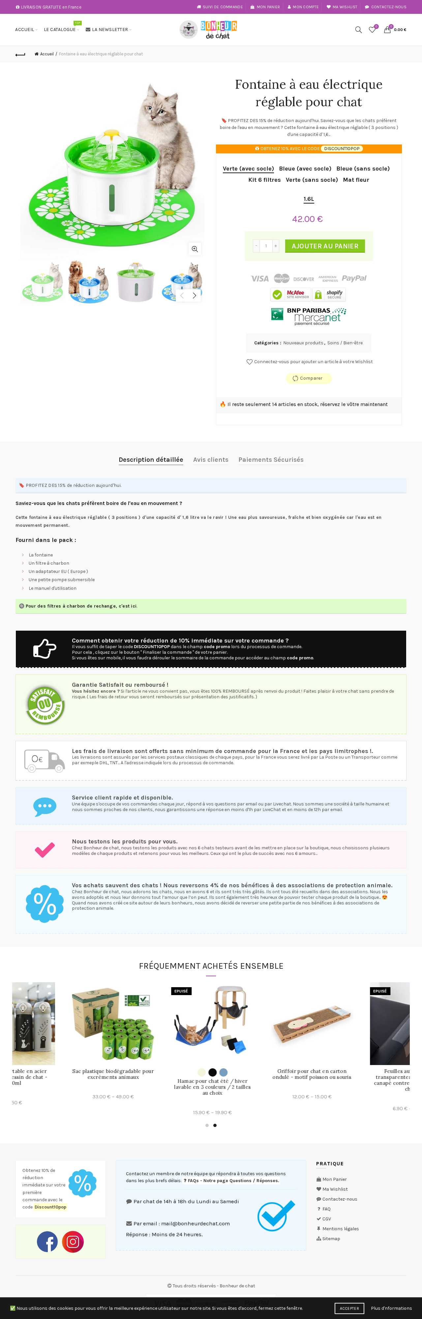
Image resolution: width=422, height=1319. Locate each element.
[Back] (20, 54)
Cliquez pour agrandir (195, 249)
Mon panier (268, 7)
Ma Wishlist (335, 1189)
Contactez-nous (389, 7)
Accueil (24, 29)
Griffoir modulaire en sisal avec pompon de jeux (260, 1074)
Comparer (311, 378)
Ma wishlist (345, 7)
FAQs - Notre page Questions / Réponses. (233, 1180)
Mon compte (306, 7)
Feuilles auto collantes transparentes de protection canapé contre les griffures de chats (161, 1080)
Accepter (349, 1308)
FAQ (326, 1209)
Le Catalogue (62, 26)
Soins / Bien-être (345, 343)
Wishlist (376, 26)
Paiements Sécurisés (271, 459)
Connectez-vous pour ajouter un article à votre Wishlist (313, 361)
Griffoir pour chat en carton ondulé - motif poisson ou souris (61, 1074)
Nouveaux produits (303, 343)
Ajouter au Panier (325, 246)
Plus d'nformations (391, 1308)
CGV (326, 1219)
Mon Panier (334, 1179)
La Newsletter (110, 29)
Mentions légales (340, 1229)
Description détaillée (151, 459)
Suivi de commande (223, 7)
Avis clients (210, 459)
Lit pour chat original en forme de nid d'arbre (360, 1084)
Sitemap (331, 1238)
